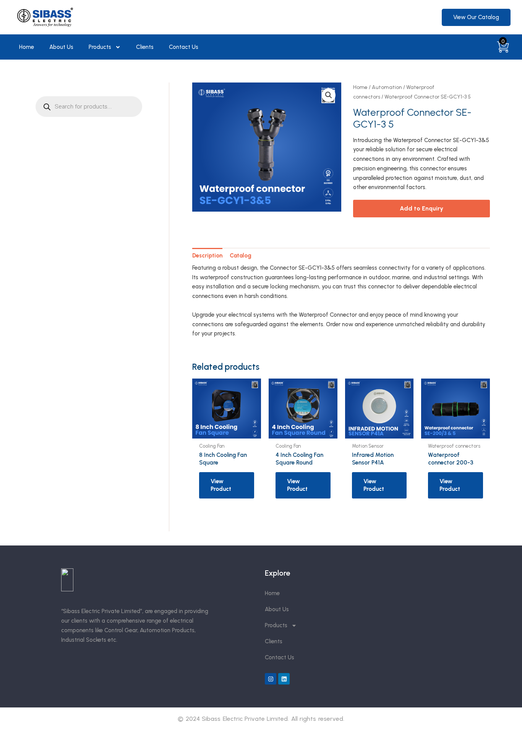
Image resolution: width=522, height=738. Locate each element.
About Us (61, 47)
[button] (329, 95)
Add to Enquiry (421, 208)
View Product (221, 485)
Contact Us (183, 47)
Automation (387, 87)
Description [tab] (207, 255)
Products (100, 47)
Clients (145, 47)
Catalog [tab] (240, 255)
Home (26, 47)
